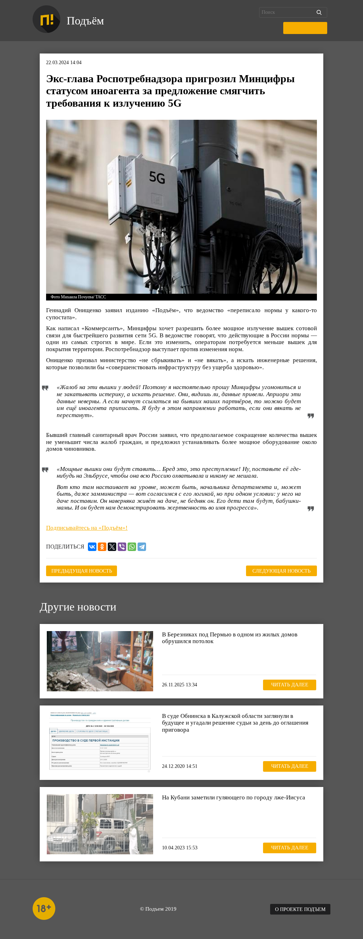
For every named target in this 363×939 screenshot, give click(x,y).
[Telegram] (142, 546)
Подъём (85, 20)
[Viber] (122, 546)
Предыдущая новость (81, 571)
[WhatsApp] (132, 546)
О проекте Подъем (300, 909)
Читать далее (289, 684)
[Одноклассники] (102, 546)
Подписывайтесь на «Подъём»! (87, 527)
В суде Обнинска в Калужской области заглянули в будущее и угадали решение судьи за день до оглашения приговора (235, 723)
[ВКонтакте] (92, 546)
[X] (112, 546)
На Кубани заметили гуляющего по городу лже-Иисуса (233, 797)
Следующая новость (281, 571)
